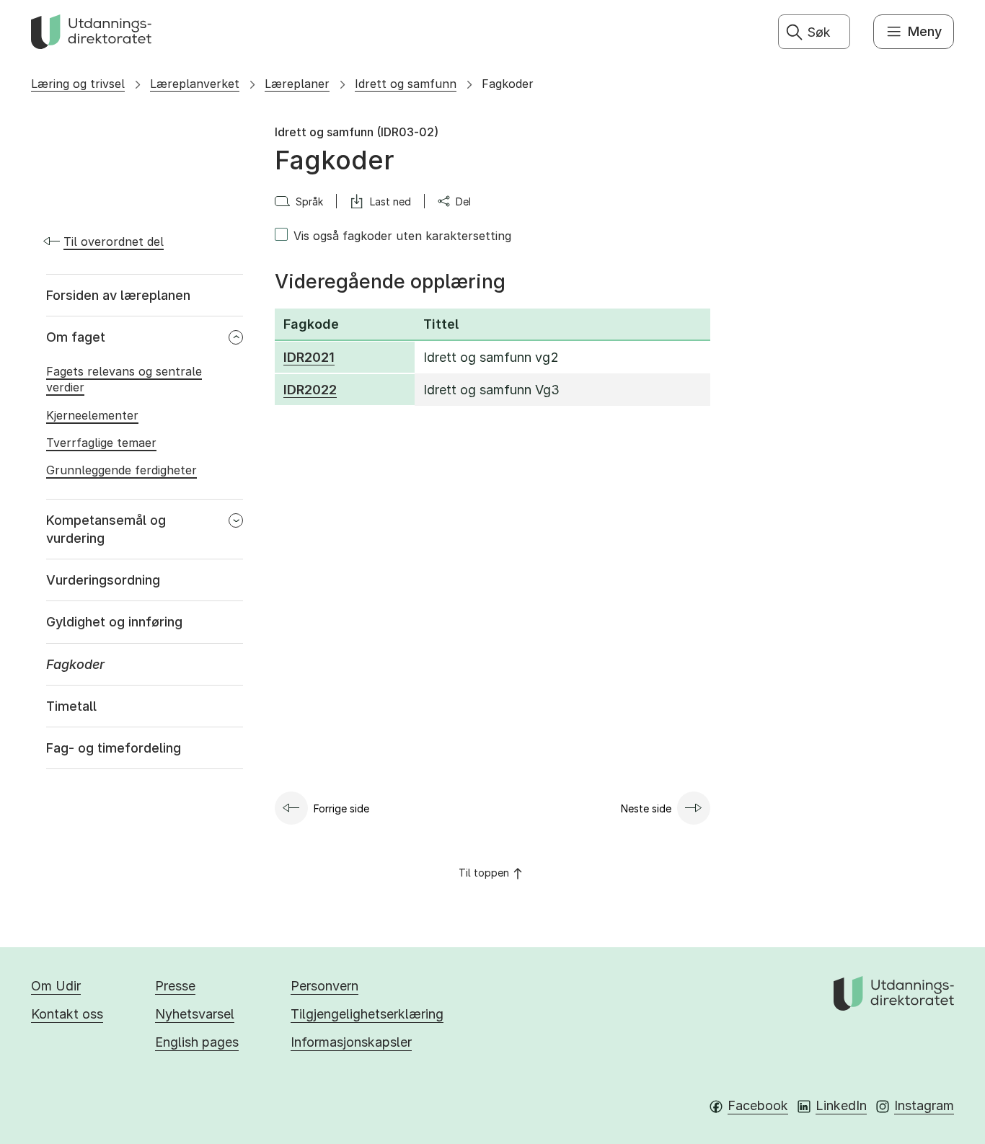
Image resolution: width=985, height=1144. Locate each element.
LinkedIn (841, 1105)
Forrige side (341, 808)
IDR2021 (309, 357)
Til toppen (484, 872)
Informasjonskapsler (351, 1042)
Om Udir (56, 985)
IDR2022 (310, 389)
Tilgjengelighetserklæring (367, 1013)
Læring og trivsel (78, 83)
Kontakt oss (67, 1013)
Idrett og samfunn (405, 83)
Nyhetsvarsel (194, 1013)
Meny (925, 31)
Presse (175, 985)
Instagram (924, 1105)
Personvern (324, 985)
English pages (197, 1042)
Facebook (758, 1105)
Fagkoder (508, 83)
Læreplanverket (194, 83)
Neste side (646, 808)
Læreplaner (297, 83)
